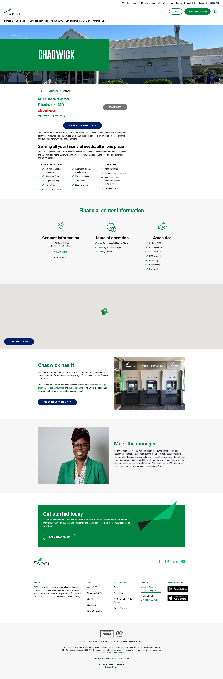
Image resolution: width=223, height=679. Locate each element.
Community (92, 605)
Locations (53, 91)
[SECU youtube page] (183, 561)
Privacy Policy (111, 667)
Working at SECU (94, 593)
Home (41, 91)
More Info (115, 107)
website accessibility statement (113, 653)
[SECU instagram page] (167, 561)
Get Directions (60, 252)
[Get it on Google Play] (178, 589)
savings (102, 385)
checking (94, 385)
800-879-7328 (151, 591)
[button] (8, 21)
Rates (116, 587)
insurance (59, 388)
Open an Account (59, 537)
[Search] (216, 11)
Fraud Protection (121, 608)
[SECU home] (12, 11)
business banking (77, 388)
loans (52, 388)
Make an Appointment (82, 125)
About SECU (92, 587)
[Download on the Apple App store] (178, 598)
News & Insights (94, 611)
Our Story (91, 599)
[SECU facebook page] (160, 561)
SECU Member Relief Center (123, 600)
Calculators (119, 593)
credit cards (43, 388)
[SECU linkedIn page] (175, 561)
